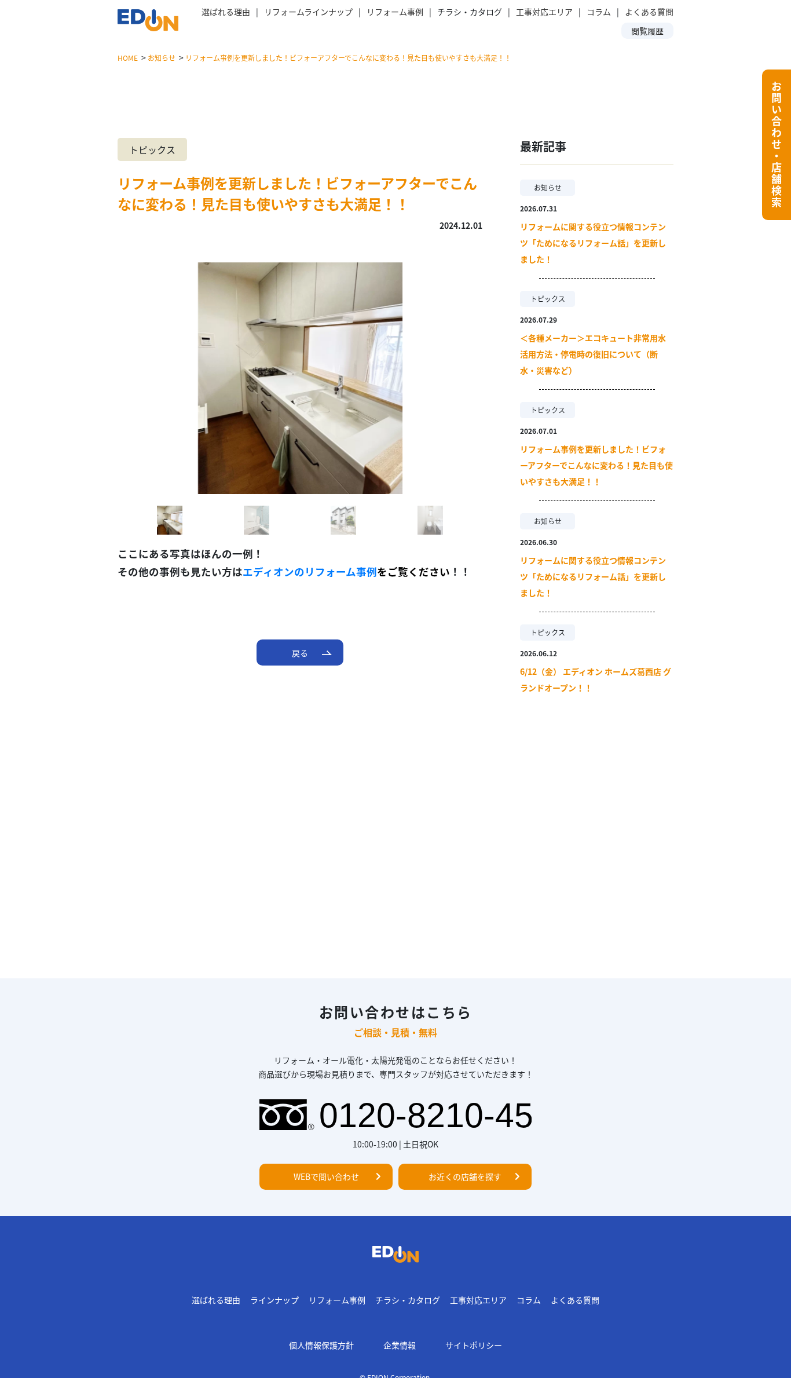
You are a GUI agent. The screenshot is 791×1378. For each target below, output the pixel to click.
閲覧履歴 (647, 30)
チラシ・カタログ (407, 1300)
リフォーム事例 (395, 11)
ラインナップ (274, 1300)
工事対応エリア (544, 11)
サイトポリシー (473, 1345)
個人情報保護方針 (321, 1345)
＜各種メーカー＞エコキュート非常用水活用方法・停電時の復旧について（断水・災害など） (593, 354)
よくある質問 (649, 11)
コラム (599, 11)
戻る (300, 653)
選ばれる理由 (226, 11)
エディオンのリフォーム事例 (310, 571)
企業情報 (399, 1345)
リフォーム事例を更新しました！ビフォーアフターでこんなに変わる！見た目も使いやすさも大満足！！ (596, 465)
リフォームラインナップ (308, 11)
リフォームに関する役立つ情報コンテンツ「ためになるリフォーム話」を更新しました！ (593, 243)
